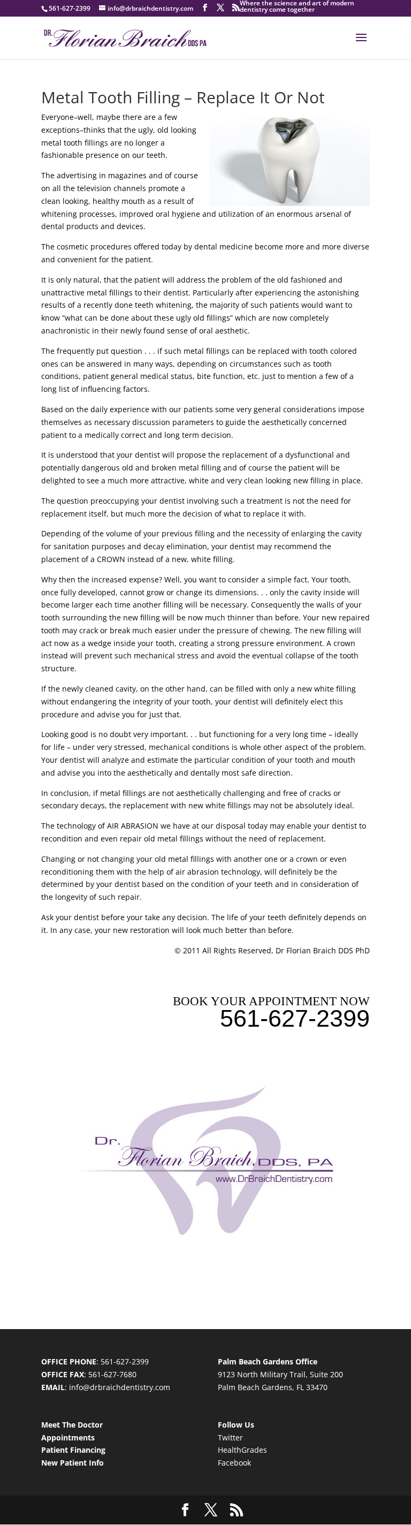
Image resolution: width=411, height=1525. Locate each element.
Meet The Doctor (72, 1425)
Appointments (68, 1437)
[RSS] (236, 8)
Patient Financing (73, 1450)
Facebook (234, 1463)
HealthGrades (242, 1450)
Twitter (230, 1437)
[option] (205, 8)
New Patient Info (72, 1463)
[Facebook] (205, 8)
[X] (220, 8)
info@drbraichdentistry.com (119, 1387)
